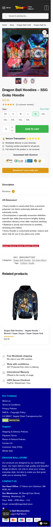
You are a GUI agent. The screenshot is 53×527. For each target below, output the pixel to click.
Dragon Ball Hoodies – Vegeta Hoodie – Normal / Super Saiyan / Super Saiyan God (23, 332)
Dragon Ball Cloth (24, 25)
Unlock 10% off (6, 514)
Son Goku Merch (39, 260)
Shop (12, 25)
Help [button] (45, 523)
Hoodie (31, 263)
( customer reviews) (25, 105)
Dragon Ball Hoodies (42, 25)
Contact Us (7, 443)
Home (4, 25)
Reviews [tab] (8, 191)
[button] (46, 8)
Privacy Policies (9, 408)
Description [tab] (8, 184)
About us (6, 401)
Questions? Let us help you (25, 170)
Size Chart (44, 109)
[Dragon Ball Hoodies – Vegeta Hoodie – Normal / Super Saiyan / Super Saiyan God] (25, 302)
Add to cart (32, 128)
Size (4, 109)
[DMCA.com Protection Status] (25, 420)
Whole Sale (7, 451)
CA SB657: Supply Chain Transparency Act (22, 416)
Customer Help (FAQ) (12, 447)
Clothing (23, 263)
